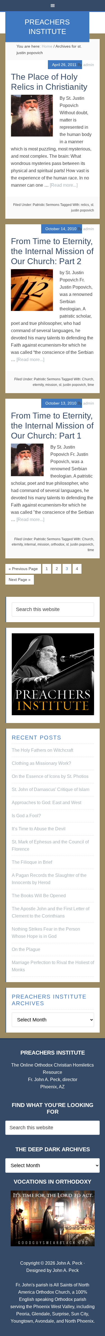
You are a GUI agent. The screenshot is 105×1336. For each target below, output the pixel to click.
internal (30, 544)
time (91, 385)
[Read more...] (64, 185)
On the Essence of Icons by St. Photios (50, 776)
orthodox (57, 544)
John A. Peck (66, 1270)
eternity (38, 385)
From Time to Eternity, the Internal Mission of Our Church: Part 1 (52, 425)
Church (87, 379)
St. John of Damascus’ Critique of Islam (50, 789)
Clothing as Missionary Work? (41, 763)
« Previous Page (23, 568)
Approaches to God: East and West (46, 802)
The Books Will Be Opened (39, 895)
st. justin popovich (72, 385)
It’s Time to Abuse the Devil (39, 828)
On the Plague (26, 949)
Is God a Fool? (26, 815)
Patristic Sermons (46, 205)
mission (51, 385)
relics (85, 205)
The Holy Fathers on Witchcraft (42, 750)
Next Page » (20, 579)
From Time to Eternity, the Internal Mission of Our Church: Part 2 (52, 251)
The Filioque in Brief (32, 862)
